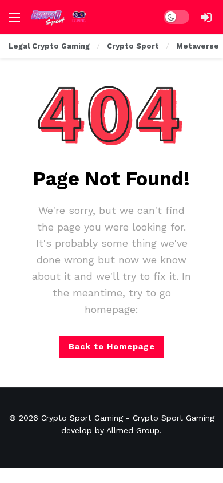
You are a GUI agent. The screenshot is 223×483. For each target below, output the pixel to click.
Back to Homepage (112, 346)
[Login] (205, 17)
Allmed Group (133, 430)
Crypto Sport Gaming (82, 417)
